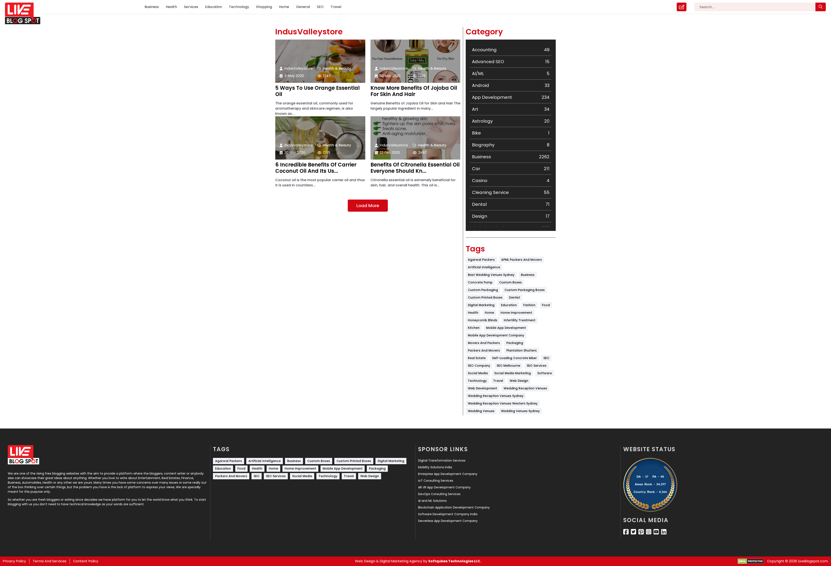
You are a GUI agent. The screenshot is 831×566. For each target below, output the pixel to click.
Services (191, 6)
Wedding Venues (481, 411)
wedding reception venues (525, 388)
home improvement (516, 312)
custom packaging (483, 290)
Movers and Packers (484, 343)
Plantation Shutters (521, 350)
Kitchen (474, 328)
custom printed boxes (485, 297)
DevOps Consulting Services (439, 494)
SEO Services (536, 365)
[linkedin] (664, 532)
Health (171, 6)
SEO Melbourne (508, 365)
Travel (335, 6)
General (303, 6)
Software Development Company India (447, 514)
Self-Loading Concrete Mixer (514, 358)
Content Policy (85, 561)
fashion (529, 305)
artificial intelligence (484, 267)
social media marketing (512, 373)
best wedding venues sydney (491, 275)
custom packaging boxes (524, 290)
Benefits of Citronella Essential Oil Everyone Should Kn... (415, 168)
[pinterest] (641, 532)
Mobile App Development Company (496, 335)
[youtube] (656, 532)
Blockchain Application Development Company (454, 507)
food (546, 305)
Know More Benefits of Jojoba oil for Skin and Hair (413, 91)
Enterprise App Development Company (447, 474)
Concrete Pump (480, 282)
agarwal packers (481, 259)
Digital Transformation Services (441, 460)
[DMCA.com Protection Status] (751, 561)
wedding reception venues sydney (495, 396)
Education (213, 6)
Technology (239, 6)
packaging (514, 343)
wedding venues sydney (520, 411)
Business (152, 6)
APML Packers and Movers (521, 259)
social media (478, 373)
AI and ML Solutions (432, 501)
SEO (320, 6)
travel (498, 381)
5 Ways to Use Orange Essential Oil (317, 91)
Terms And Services (49, 561)
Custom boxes (510, 282)
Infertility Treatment (519, 320)
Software (544, 373)
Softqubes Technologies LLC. (454, 561)
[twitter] (633, 532)
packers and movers (484, 350)
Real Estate (477, 358)
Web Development (482, 388)
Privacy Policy (14, 561)
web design (519, 381)
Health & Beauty (337, 68)
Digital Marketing (481, 305)
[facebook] (626, 532)
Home (284, 6)
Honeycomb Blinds (482, 320)
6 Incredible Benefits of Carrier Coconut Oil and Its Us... (315, 168)
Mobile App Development (506, 328)
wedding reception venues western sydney (503, 403)
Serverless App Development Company (448, 521)
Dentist (514, 297)
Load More (367, 206)
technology (477, 381)
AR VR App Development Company (444, 487)
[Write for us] (681, 7)
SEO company (479, 365)
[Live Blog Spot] (25, 13)
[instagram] (648, 532)
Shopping (264, 6)
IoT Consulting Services (435, 480)
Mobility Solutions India (435, 467)
